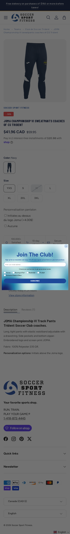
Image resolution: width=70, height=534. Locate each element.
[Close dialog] (66, 246)
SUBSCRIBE (35, 281)
